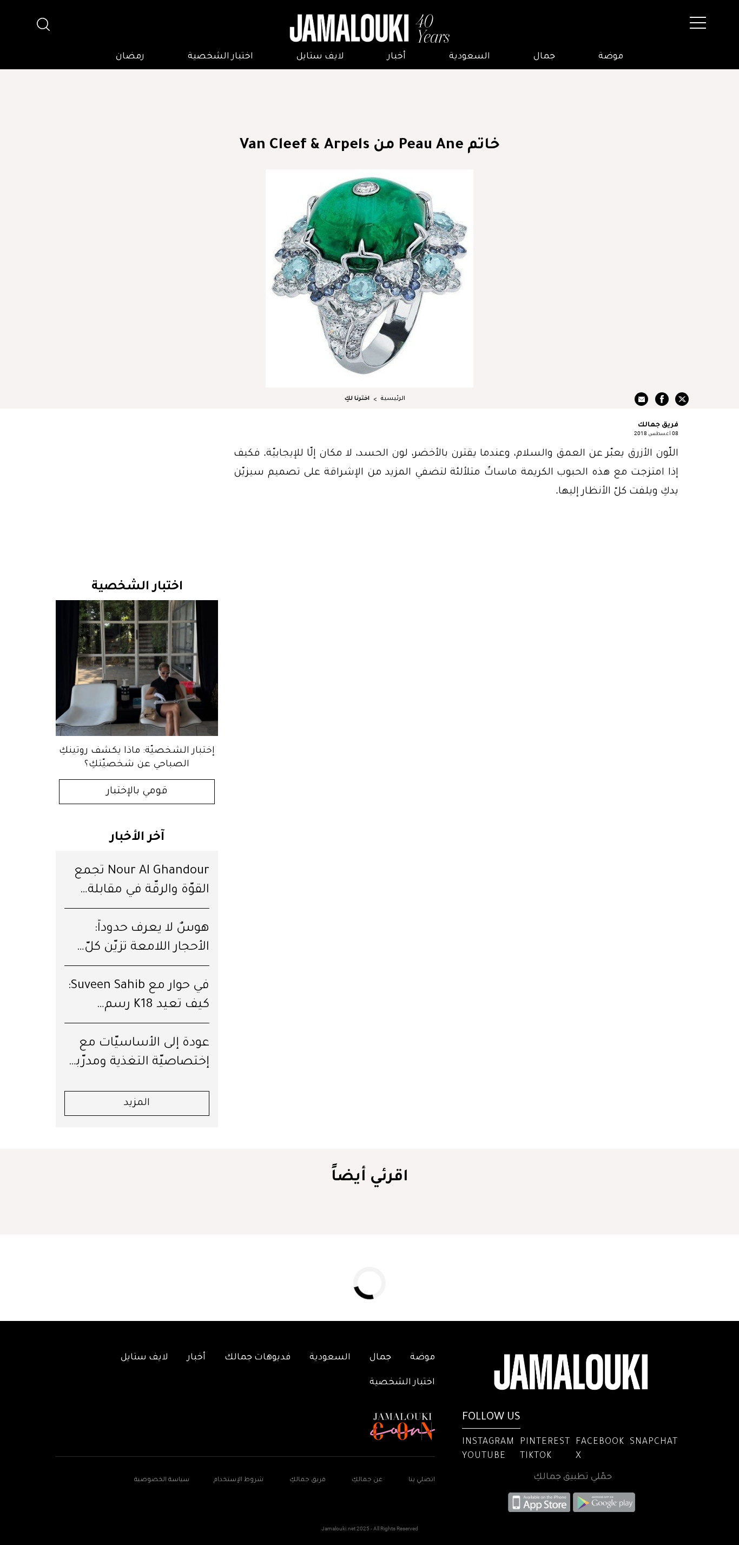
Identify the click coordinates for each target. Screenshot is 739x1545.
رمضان (130, 57)
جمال (544, 57)
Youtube (484, 1456)
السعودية (469, 57)
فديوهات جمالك (258, 1358)
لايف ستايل (320, 57)
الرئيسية (392, 399)
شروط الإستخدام (237, 1480)
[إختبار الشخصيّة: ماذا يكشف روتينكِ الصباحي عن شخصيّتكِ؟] (137, 668)
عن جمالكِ (367, 1480)
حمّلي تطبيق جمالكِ (572, 1477)
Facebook (600, 1442)
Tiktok (536, 1456)
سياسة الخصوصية (161, 1480)
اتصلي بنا (421, 1480)
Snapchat (654, 1442)
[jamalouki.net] (369, 29)
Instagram (488, 1442)
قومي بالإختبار (137, 791)
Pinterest (545, 1442)
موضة (610, 57)
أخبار (396, 57)
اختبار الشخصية (220, 57)
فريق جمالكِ (307, 1480)
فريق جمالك (658, 423)
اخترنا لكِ (357, 399)
